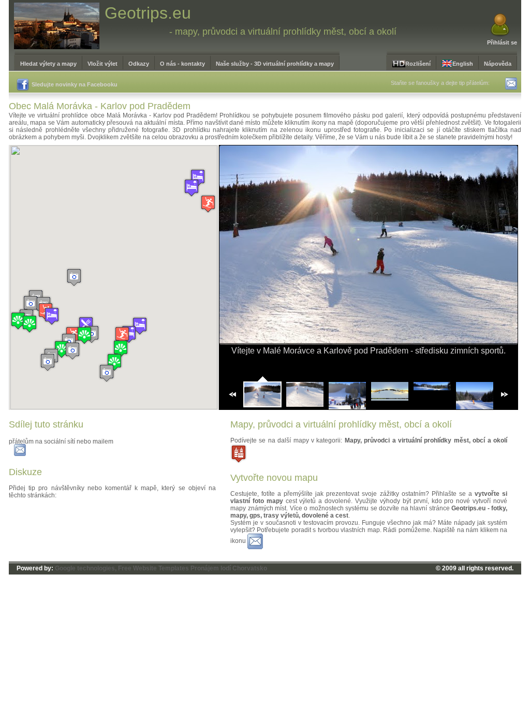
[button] (106, 373)
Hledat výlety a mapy (48, 64)
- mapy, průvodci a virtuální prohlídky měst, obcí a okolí (282, 31)
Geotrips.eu (148, 13)
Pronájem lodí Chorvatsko (228, 568)
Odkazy (138, 64)
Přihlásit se (502, 42)
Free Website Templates (153, 568)
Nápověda (497, 64)
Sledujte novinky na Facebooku (74, 84)
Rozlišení (418, 64)
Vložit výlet (102, 64)
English (462, 64)
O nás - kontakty (182, 64)
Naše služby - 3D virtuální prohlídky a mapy (275, 64)
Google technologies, (85, 568)
